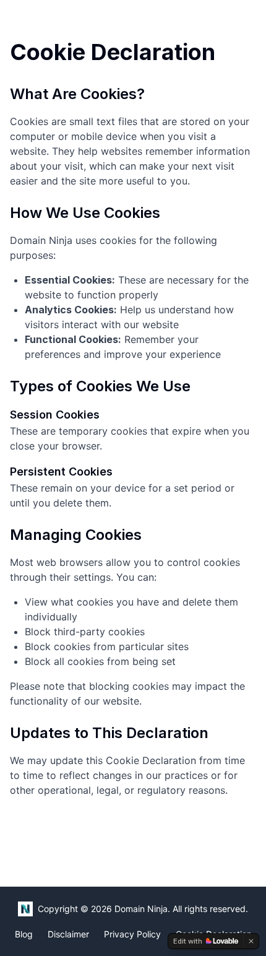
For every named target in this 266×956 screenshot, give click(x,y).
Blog (24, 934)
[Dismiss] (251, 941)
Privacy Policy (132, 934)
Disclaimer (68, 934)
